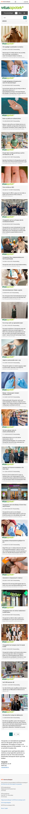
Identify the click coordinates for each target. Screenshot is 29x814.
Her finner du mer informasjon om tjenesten (11, 784)
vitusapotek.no (5, 767)
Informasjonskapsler (6, 802)
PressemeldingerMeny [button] (12, 13)
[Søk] (25, 17)
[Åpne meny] (15, 1)
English (6, 808)
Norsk (2, 808)
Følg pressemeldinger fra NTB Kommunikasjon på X (13, 800)
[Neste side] (14, 734)
